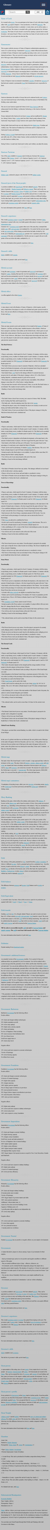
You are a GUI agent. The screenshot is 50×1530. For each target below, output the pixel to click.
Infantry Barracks (12, 1442)
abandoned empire (19, 947)
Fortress (44, 97)
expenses (16, 885)
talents (47, 1398)
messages (27, 50)
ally (13, 914)
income (24, 885)
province (16, 191)
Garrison (42, 156)
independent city (20, 233)
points (12, 1322)
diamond (17, 76)
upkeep (35, 683)
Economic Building (6, 1499)
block (23, 83)
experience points (13, 203)
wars (17, 833)
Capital (6, 1298)
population (43, 862)
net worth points (9, 231)
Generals (19, 156)
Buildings (4, 871)
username (12, 271)
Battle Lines (36, 125)
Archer (18, 118)
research (30, 522)
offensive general (28, 189)
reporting (31, 81)
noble (30, 1381)
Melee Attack (12, 1445)
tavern (13, 22)
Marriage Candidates (11, 1402)
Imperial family (17, 1372)
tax (24, 862)
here (26, 208)
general (20, 220)
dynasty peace (5, 1381)
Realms (39, 326)
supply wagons (8, 923)
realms (8, 274)
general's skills (36, 203)
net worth (17, 916)
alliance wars (13, 803)
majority (35, 187)
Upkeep (28, 116)
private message (39, 76)
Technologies (10, 871)
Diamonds (19, 361)
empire (27, 1369)
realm (15, 278)
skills (8, 156)
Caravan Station (31, 923)
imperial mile (22, 770)
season (23, 845)
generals (15, 255)
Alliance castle (5, 1416)
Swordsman (17, 1449)
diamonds (40, 24)
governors (15, 1353)
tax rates (14, 864)
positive (40, 885)
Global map (8, 786)
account (40, 276)
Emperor (36, 1296)
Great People (19, 187)
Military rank (4, 175)
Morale (45, 116)
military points (37, 175)
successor (33, 1400)
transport (20, 873)
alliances (44, 765)
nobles (26, 1372)
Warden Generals (16, 189)
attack (7, 768)
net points (15, 808)
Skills (2, 255)
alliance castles (40, 763)
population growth (9, 602)
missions (31, 784)
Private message (5, 69)
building (29, 447)
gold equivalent (15, 229)
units (6, 229)
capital (27, 866)
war (8, 805)
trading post (33, 1294)
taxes (7, 869)
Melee (7, 1449)
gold (8, 24)
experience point (14, 227)
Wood (20, 902)
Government (10, 1013)
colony (21, 191)
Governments (20, 959)
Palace (3, 1374)
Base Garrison (34, 107)
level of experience (36, 1322)
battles (44, 220)
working (37, 862)
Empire (20, 295)
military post (28, 191)
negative (3, 888)
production (4, 31)
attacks (46, 784)
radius (14, 1419)
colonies (32, 763)
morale (35, 403)
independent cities (41, 201)
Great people (18, 1291)
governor (6, 194)
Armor (20, 1445)
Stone (30, 902)
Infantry (11, 1449)
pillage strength (14, 592)
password (4, 71)
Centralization (28, 1445)
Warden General (15, 194)
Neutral (46, 966)
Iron (25, 902)
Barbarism (5, 980)
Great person (15, 1395)
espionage (14, 768)
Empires (27, 763)
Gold (28, 885)
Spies (6, 520)
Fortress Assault (10, 134)
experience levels (35, 1398)
